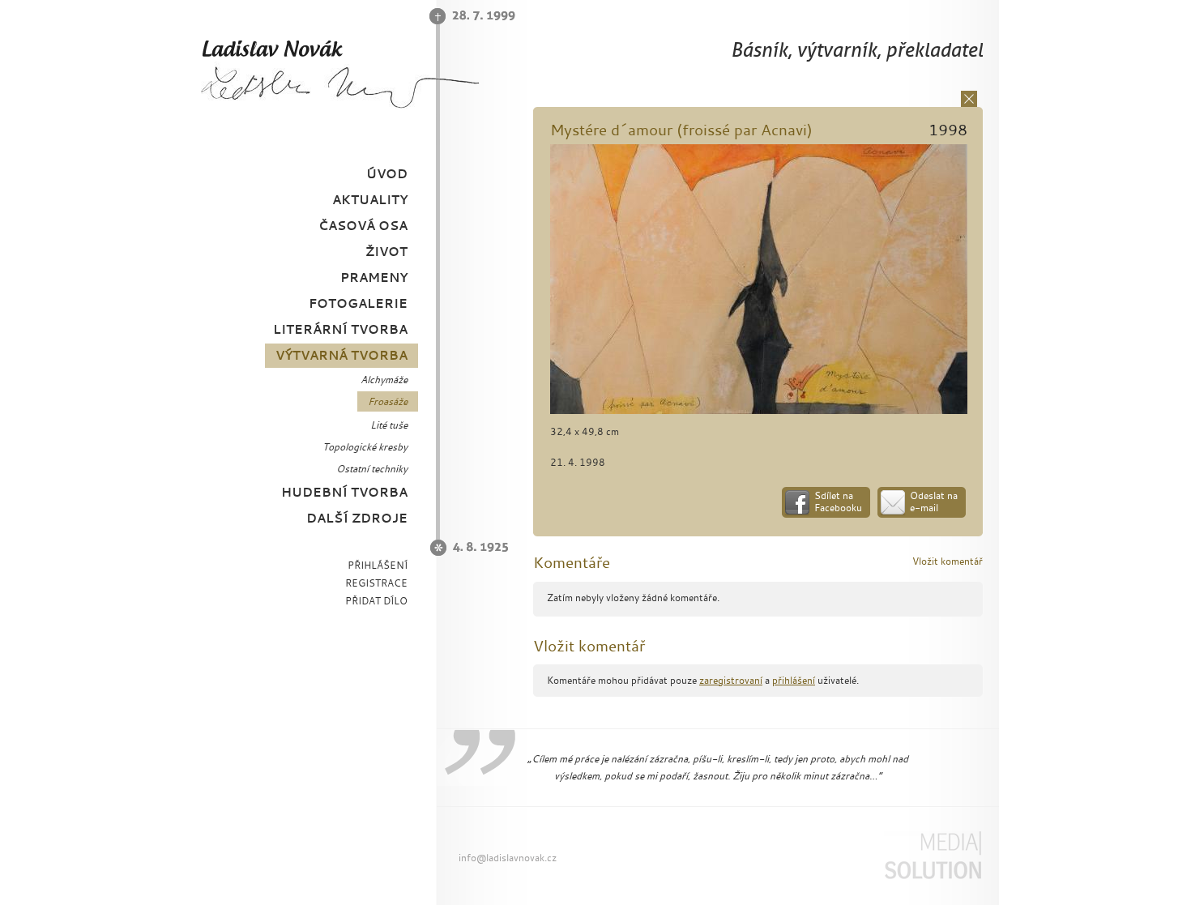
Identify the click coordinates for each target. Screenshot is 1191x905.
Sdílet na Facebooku (838, 501)
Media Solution (943, 855)
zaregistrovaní (730, 680)
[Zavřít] (969, 99)
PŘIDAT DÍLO (376, 601)
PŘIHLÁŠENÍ (378, 565)
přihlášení (793, 680)
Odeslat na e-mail (934, 501)
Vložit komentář (947, 561)
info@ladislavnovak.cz (508, 858)
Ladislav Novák (254, 47)
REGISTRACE (376, 583)
